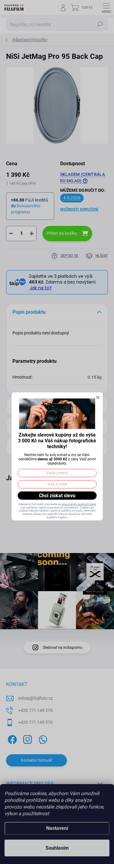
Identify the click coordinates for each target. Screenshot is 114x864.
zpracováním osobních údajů (78, 504)
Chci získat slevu (57, 495)
